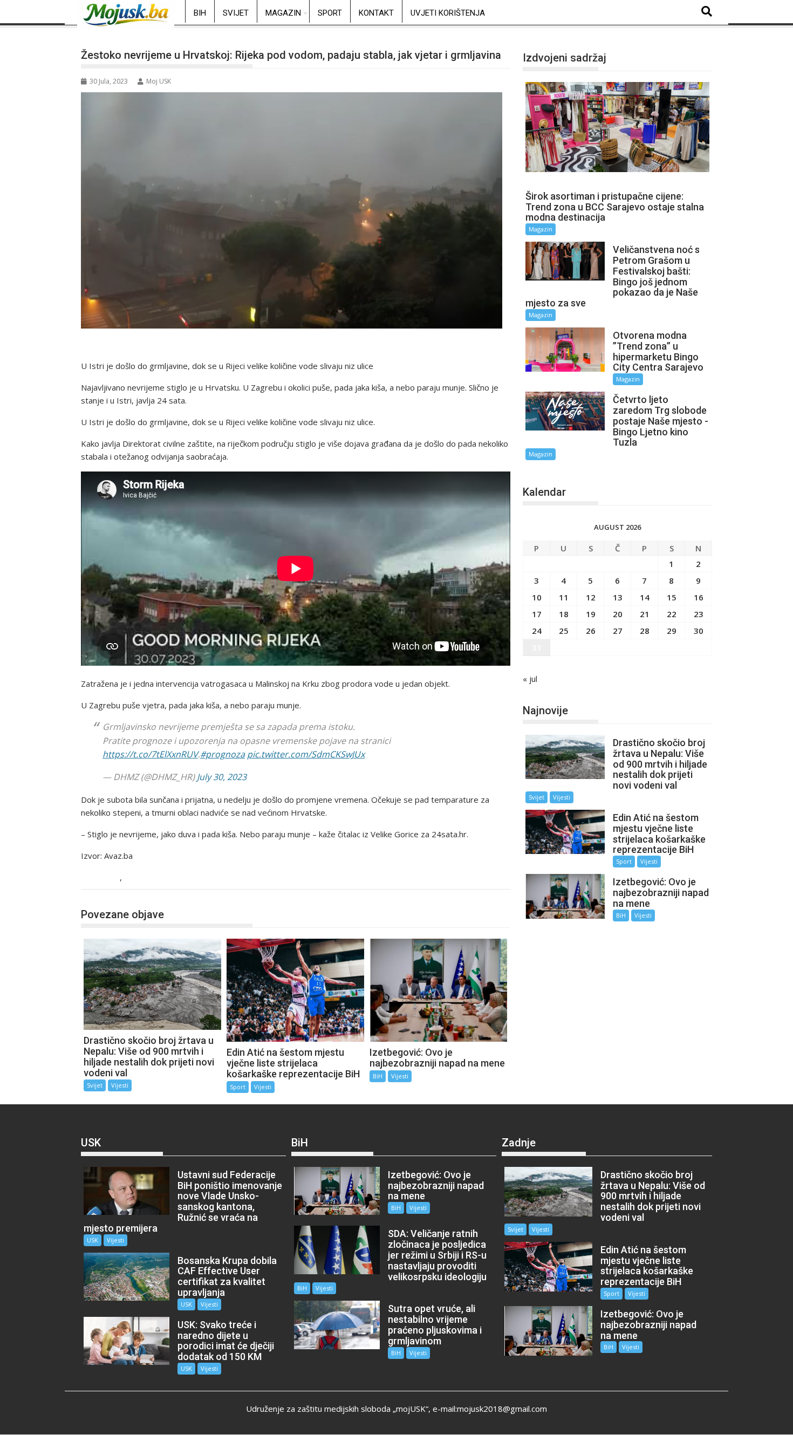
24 (537, 630)
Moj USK (158, 81)
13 (618, 597)
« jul (530, 678)
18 (564, 614)
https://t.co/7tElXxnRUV (150, 754)
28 (645, 630)
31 (537, 647)
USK (92, 1240)
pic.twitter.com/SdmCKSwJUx (306, 754)
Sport (330, 13)
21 (645, 614)
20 (618, 614)
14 (645, 597)
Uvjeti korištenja (448, 13)
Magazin (283, 13)
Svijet (236, 13)
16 (698, 597)
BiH (200, 13)
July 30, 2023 (222, 777)
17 (537, 614)
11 (564, 597)
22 (671, 614)
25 (564, 630)
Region (104, 878)
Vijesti (137, 878)
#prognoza (222, 754)
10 (537, 597)
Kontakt (376, 13)
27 (618, 630)
